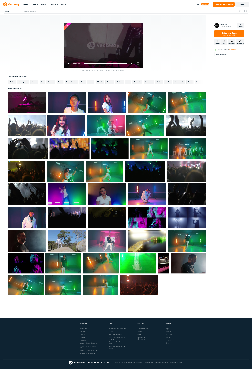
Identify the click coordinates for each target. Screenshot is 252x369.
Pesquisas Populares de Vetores (117, 338)
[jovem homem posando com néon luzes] (67, 102)
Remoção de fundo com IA (88, 350)
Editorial (53, 4)
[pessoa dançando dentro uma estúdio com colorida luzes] (101, 263)
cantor (159, 82)
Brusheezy (83, 329)
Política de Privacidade (161, 362)
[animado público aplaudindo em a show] (186, 171)
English (167, 329)
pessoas (109, 82)
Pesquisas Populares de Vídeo (117, 347)
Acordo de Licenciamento (117, 329)
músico (34, 82)
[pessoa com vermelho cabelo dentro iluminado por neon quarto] (66, 125)
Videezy (82, 334)
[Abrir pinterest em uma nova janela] (98, 362)
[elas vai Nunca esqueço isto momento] (139, 285)
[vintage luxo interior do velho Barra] (163, 263)
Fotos (34, 4)
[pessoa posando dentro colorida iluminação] (147, 194)
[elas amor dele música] (107, 217)
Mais (62, 4)
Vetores (25, 4)
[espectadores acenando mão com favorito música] (26, 171)
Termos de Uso (148, 362)
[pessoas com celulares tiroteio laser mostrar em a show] (110, 148)
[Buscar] (240, 11)
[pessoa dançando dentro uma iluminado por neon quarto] (26, 285)
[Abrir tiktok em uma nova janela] (101, 362)
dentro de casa (71, 82)
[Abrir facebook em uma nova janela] (89, 362)
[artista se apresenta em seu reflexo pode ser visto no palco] (138, 263)
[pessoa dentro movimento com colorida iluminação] (145, 125)
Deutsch (168, 337)
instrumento (179, 82)
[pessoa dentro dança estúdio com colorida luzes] (187, 241)
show (60, 82)
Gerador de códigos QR (87, 353)
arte (127, 82)
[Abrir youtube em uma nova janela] (108, 362)
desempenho (23, 82)
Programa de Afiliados (116, 334)
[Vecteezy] (11, 4)
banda (91, 82)
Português (168, 334)
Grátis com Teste (229, 34)
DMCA (111, 331)
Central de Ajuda (142, 329)
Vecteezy (82, 331)
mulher (168, 82)
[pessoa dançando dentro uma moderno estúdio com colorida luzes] (63, 263)
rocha (198, 82)
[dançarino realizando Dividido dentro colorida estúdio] (100, 285)
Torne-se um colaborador (141, 338)
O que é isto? (232, 49)
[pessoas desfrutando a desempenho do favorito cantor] (145, 171)
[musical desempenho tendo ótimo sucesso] (186, 125)
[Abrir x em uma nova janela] (104, 362)
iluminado (137, 82)
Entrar (242, 4)
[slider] (105, 63)
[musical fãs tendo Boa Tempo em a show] (27, 194)
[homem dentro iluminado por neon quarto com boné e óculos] (27, 217)
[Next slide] (203, 82)
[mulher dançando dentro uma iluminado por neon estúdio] (104, 171)
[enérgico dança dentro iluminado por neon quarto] (65, 171)
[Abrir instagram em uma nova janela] (92, 362)
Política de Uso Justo (176, 362)
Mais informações (221, 54)
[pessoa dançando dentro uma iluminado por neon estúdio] (63, 285)
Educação (83, 340)
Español (168, 331)
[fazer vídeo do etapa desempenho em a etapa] (28, 148)
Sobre (139, 334)
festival (119, 82)
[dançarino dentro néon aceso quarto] (67, 194)
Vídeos (43, 4)
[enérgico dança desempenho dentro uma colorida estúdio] (147, 102)
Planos (198, 4)
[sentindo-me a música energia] (70, 148)
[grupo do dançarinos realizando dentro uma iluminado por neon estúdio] (106, 125)
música (12, 82)
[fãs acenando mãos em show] (67, 217)
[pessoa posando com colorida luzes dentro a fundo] (107, 194)
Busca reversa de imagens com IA (88, 347)
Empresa (83, 337)
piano (190, 82)
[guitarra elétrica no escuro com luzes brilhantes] (147, 241)
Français (168, 340)
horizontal (148, 82)
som (82, 82)
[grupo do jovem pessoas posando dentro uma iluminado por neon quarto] (187, 148)
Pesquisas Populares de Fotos (117, 342)
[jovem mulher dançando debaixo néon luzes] (107, 102)
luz (42, 82)
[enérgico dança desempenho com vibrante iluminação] (107, 241)
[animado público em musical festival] (187, 194)
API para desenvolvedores (88, 343)
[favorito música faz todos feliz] (27, 125)
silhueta (100, 82)
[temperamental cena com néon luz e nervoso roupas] (27, 102)
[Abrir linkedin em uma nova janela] (95, 362)
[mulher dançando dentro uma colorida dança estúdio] (187, 102)
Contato (139, 331)
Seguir (240, 26)
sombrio (51, 82)
